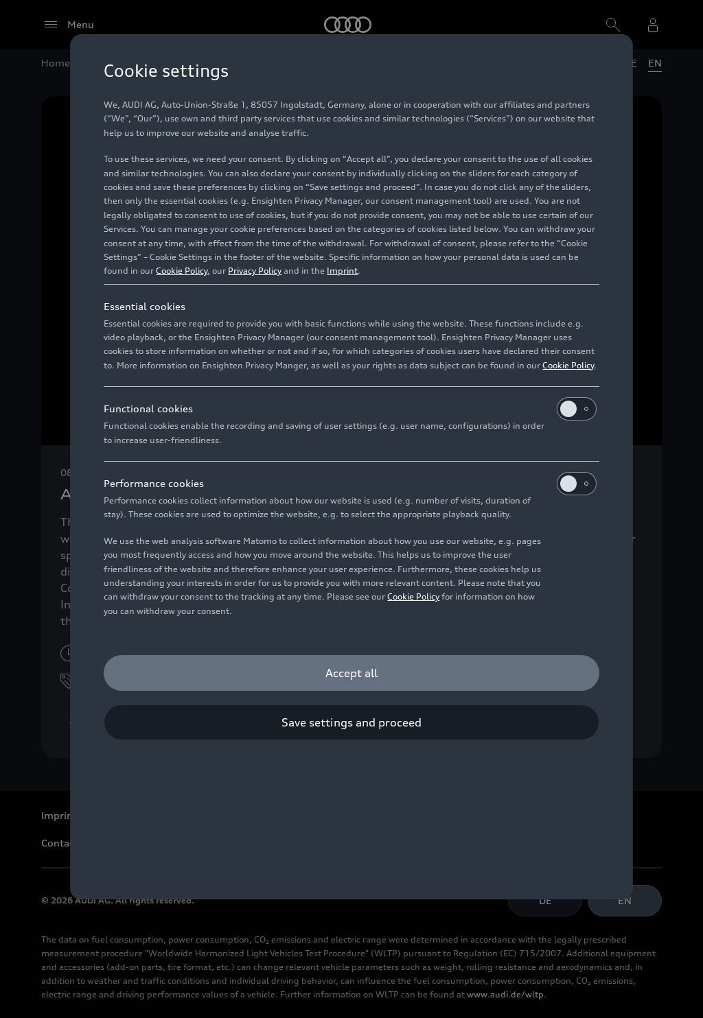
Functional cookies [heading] (148, 408)
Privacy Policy (254, 270)
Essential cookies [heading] (144, 306)
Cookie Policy (181, 270)
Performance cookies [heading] (154, 483)
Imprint (342, 270)
